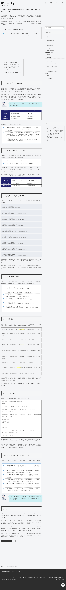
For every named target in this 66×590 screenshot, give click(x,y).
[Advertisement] (21, 49)
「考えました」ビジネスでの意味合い (11, 62)
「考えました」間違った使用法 (9, 67)
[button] (63, 27)
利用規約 (24, 577)
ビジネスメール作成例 (8, 70)
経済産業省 (3, 571)
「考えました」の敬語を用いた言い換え (11, 66)
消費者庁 (8, 571)
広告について (42, 577)
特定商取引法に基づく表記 (33, 577)
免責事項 (19, 577)
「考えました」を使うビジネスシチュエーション (13, 72)
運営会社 (56, 577)
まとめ (5, 74)
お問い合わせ (62, 577)
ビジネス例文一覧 (7, 69)
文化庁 (14, 571)
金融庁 (11, 571)
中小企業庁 (18, 571)
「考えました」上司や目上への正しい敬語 (11, 64)
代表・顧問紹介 (50, 577)
